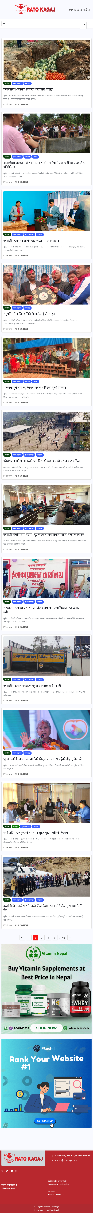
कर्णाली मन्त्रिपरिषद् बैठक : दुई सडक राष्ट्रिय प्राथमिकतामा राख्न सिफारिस (43, 534)
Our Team (51, 1191)
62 (63, 938)
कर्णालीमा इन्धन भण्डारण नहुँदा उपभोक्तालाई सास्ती (32, 685)
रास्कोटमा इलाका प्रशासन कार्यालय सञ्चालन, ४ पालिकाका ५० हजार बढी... (41, 610)
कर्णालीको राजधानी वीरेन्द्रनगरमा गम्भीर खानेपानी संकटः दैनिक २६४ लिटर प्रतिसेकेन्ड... (44, 165)
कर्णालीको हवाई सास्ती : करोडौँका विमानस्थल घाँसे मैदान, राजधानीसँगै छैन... (42, 908)
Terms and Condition (56, 1194)
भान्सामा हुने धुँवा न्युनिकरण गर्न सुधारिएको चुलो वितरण (34, 387)
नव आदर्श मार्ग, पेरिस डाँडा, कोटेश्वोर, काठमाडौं (72, 1156)
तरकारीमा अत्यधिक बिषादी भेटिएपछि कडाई (28, 89)
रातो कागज (9, 104)
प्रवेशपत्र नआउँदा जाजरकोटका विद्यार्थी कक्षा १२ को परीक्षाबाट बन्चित (41, 461)
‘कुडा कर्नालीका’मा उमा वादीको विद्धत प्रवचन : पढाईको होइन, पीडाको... (43, 759)
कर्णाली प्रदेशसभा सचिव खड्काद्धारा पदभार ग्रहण (31, 240)
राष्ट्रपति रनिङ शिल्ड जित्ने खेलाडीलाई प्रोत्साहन (29, 314)
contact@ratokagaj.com (65, 1160)
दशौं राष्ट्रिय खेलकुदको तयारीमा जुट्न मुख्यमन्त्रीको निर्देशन (35, 832)
